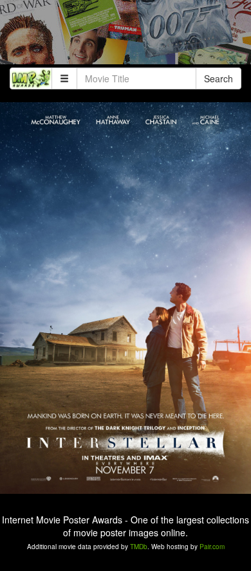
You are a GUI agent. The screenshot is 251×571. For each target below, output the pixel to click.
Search (218, 78)
